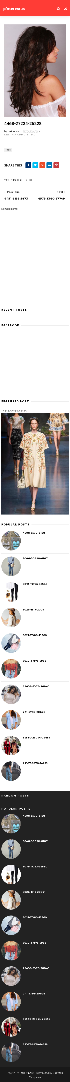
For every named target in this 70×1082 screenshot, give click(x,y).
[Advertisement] (35, 364)
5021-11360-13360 (35, 635)
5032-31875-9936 (34, 660)
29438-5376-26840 (36, 686)
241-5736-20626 (34, 711)
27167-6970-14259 (35, 763)
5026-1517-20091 (34, 609)
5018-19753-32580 (35, 583)
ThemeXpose (26, 1073)
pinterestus (14, 9)
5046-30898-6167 (35, 558)
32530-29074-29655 (36, 737)
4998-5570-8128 (34, 532)
